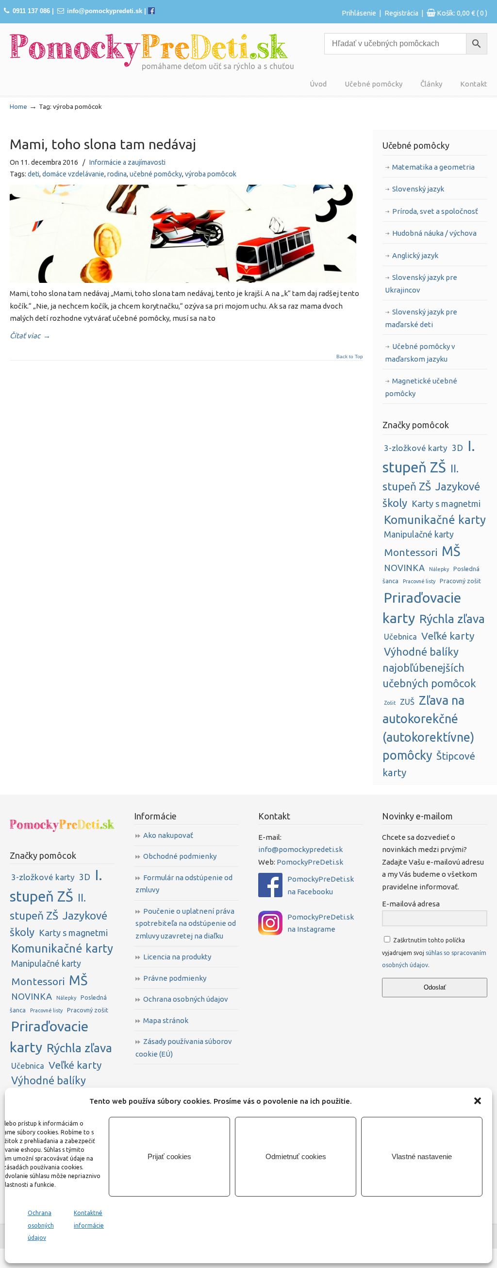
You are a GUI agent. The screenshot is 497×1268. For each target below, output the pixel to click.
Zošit (390, 703)
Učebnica (400, 636)
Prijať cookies (169, 1156)
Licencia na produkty (177, 957)
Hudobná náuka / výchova (434, 233)
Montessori (410, 552)
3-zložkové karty (415, 447)
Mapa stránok (165, 1020)
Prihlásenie (359, 13)
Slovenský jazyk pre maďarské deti (421, 318)
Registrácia (401, 13)
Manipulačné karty (419, 534)
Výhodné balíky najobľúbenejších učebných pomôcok (429, 668)
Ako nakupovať (168, 835)
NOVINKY (402, 1065)
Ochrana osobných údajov (41, 1225)
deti (33, 174)
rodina (117, 174)
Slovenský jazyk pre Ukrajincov (421, 283)
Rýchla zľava (452, 618)
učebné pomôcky (156, 174)
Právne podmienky (174, 978)
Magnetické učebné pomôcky (421, 387)
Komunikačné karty (435, 519)
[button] (477, 1101)
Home (18, 106)
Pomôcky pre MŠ (416, 1076)
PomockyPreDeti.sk (310, 862)
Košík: (462, 13)
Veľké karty (447, 636)
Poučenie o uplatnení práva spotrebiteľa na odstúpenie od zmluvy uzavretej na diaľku (185, 923)
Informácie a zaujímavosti (127, 162)
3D (457, 447)
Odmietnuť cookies (295, 1156)
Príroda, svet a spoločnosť (435, 211)
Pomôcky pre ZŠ (414, 1087)
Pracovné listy (419, 581)
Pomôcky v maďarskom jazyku (419, 1175)
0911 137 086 (31, 11)
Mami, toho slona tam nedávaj (103, 144)
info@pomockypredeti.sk (104, 11)
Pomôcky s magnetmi (409, 1216)
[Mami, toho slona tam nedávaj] (183, 280)
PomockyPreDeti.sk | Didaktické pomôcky (149, 50)
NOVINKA (404, 568)
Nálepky (439, 569)
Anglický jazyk (415, 255)
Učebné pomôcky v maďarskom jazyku (420, 352)
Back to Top (349, 356)
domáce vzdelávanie (73, 174)
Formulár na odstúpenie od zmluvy (183, 883)
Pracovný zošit (460, 580)
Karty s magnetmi (446, 503)
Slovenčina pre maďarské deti (412, 1154)
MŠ (451, 551)
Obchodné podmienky (179, 856)
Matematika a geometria (433, 167)
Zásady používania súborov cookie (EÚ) (183, 1047)
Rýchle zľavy (407, 1055)
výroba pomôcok (210, 174)
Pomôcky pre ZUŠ (417, 1098)
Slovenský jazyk (418, 189)
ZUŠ (407, 701)
